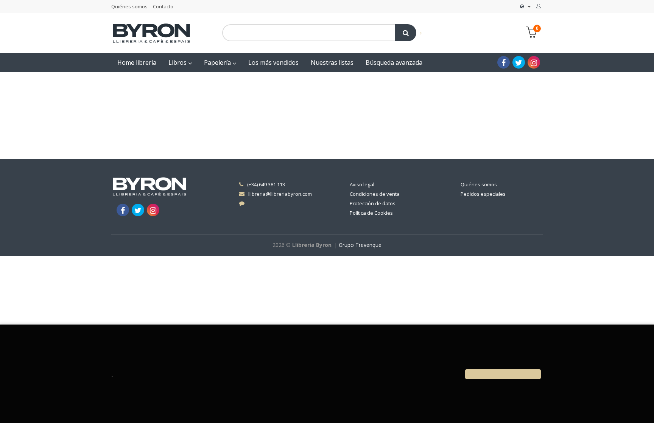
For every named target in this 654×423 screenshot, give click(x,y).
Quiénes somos (129, 6)
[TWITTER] (518, 62)
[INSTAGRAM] (534, 62)
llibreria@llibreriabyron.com (280, 193)
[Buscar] (405, 32)
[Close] (503, 374)
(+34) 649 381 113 (266, 184)
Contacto (163, 6)
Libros (178, 62)
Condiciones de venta (375, 193)
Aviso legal (362, 184)
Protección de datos (373, 203)
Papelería (218, 62)
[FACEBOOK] (503, 62)
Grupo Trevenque (360, 244)
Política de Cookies (371, 212)
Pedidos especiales (483, 193)
